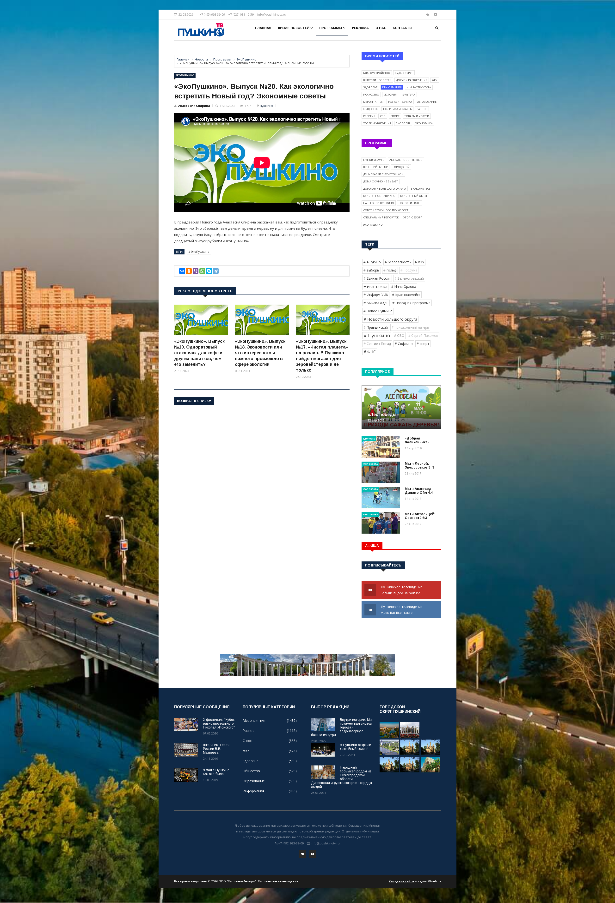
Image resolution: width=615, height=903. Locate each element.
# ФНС (369, 352)
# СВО (399, 335)
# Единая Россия (377, 278)
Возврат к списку (194, 400)
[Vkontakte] (428, 14)
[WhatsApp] (202, 271)
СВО (383, 116)
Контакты (402, 27)
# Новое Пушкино (378, 311)
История (390, 94)
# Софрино (404, 343)
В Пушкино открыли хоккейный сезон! (355, 747)
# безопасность (398, 262)
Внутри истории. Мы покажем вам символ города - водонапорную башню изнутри (341, 727)
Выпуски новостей (377, 80)
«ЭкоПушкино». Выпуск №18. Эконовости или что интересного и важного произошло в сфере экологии (260, 353)
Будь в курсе (404, 73)
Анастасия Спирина (194, 106)
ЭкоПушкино (184, 75)
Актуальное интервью (406, 160)
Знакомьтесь (420, 188)
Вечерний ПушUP (375, 167)
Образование (427, 101)
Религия (369, 116)
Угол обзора (412, 217)
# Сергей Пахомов (423, 335)
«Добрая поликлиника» (417, 440)
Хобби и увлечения (377, 123)
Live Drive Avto (374, 160)
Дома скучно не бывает (380, 181)
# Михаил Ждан (375, 303)
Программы (331, 27)
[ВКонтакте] (182, 271)
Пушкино (266, 106)
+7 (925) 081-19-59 (241, 14)
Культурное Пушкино (379, 196)
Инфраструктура (418, 87)
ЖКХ (434, 80)
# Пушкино (376, 335)
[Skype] (209, 271)
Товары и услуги (416, 116)
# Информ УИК (375, 294)
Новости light (410, 203)
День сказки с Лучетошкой (383, 174)
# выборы (371, 270)
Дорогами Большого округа (384, 188)
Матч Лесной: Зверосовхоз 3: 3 (419, 465)
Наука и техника (400, 101)
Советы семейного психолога (385, 210)
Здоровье (370, 87)
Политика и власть (397, 109)
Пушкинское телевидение (402, 590)
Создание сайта (401, 881)
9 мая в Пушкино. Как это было (216, 772)
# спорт (423, 343)
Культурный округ (414, 196)
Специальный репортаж (381, 217)
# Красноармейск (406, 294)
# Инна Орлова (403, 286)
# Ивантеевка (375, 286)
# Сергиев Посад (377, 343)
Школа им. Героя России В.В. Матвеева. (216, 748)
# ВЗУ (419, 262)
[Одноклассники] (189, 271)
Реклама (360, 27)
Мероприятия (373, 101)
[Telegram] (216, 271)
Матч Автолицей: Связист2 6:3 (420, 516)
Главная (263, 27)
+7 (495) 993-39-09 (212, 14)
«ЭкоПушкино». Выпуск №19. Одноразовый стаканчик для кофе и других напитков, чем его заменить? (199, 353)
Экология (403, 123)
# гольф (390, 270)
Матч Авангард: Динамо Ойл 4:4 (419, 490)
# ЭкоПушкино (198, 252)
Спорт (395, 116)
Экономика (424, 123)
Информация (392, 87)
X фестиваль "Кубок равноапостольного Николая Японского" (219, 723)
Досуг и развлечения (411, 80)
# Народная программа (411, 303)
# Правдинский (375, 327)
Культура (408, 94)
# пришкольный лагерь (410, 327)
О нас (380, 27)
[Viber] (195, 271)
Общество (370, 109)
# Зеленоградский (409, 278)
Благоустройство (376, 73)
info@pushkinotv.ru (271, 14)
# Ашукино (372, 262)
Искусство (371, 94)
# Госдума (408, 270)
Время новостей (294, 27)
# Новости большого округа (390, 319)
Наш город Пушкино (378, 203)
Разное (422, 109)
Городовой (401, 167)
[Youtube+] (435, 14)
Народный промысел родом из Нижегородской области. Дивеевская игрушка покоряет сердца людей (341, 777)
